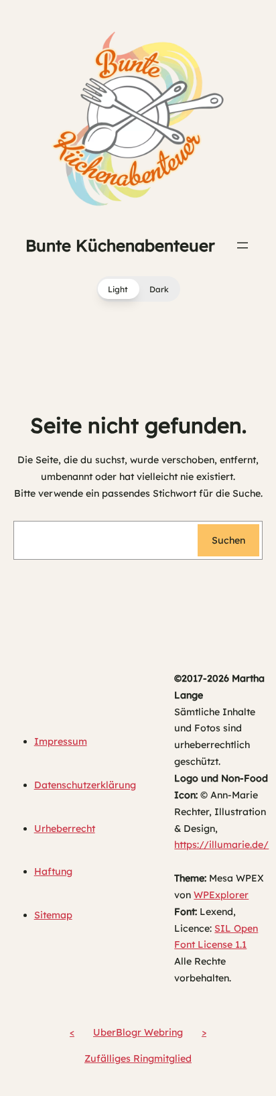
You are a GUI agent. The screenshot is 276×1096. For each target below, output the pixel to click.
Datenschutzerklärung (85, 785)
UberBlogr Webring (138, 1032)
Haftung (53, 871)
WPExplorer (221, 895)
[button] (138, 289)
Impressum (60, 741)
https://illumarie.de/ (221, 845)
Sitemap (53, 915)
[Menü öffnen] (242, 245)
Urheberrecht (64, 829)
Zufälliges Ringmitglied (138, 1058)
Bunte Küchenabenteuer (120, 245)
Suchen (228, 540)
